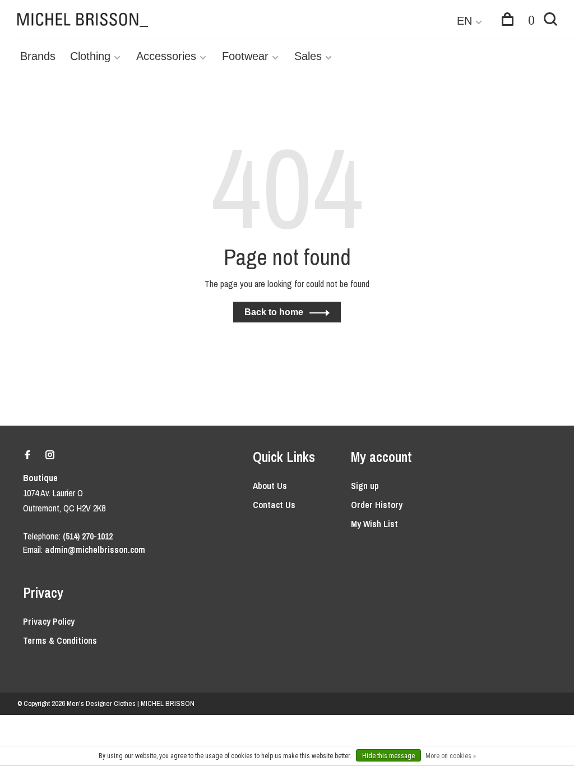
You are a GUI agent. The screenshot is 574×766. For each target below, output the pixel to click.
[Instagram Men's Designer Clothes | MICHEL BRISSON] (49, 455)
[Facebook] (27, 455)
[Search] (550, 21)
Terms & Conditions (60, 640)
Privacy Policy (49, 621)
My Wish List (374, 524)
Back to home (273, 312)
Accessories (166, 56)
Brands (37, 56)
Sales (308, 56)
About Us (270, 485)
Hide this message (388, 756)
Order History (376, 505)
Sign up (365, 485)
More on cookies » (450, 756)
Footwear (245, 56)
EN (464, 21)
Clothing (90, 56)
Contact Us (274, 505)
